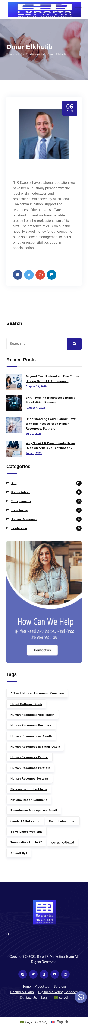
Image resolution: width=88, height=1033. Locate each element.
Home (26, 986)
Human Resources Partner (29, 757)
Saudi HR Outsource (25, 821)
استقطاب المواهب (62, 842)
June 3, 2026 (34, 453)
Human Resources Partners (30, 768)
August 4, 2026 (35, 407)
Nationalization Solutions (28, 799)
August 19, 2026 (36, 386)
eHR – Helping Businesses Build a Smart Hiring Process (50, 400)
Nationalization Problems (28, 789)
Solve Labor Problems (26, 831)
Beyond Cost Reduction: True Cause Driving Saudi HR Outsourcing (52, 379)
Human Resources (24, 519)
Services (60, 986)
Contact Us (28, 997)
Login (45, 997)
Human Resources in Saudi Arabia (35, 746)
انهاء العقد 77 (18, 853)
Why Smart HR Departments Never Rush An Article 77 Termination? (50, 445)
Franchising (19, 510)
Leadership (19, 528)
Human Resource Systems (29, 778)
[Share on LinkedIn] (51, 275)
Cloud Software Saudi (26, 704)
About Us (42, 986)
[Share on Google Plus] (40, 275)
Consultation (20, 492)
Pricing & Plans (22, 992)
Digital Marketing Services (58, 992)
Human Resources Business (31, 725)
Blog (14, 483)
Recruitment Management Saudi (33, 810)
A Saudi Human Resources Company (37, 693)
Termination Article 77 (26, 842)
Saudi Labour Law (62, 821)
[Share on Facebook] (17, 275)
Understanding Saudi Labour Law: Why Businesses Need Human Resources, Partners (51, 423)
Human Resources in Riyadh (31, 736)
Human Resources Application (32, 714)
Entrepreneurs (21, 501)
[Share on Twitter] (29, 275)
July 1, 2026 (33, 433)
